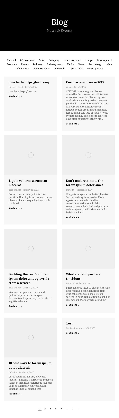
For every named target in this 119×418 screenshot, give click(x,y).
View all (11, 60)
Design (89, 60)
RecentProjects (42, 68)
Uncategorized (95, 68)
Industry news (55, 64)
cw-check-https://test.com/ (29, 82)
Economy (12, 64)
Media (70, 64)
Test (69, 323)
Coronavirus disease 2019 (85, 82)
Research (59, 68)
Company (54, 60)
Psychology (95, 64)
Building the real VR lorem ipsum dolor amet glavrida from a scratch (29, 278)
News (81, 64)
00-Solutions (27, 60)
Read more (14, 96)
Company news (72, 60)
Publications (22, 68)
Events (25, 64)
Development (104, 60)
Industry (38, 64)
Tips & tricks (76, 68)
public (109, 64)
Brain (41, 60)
